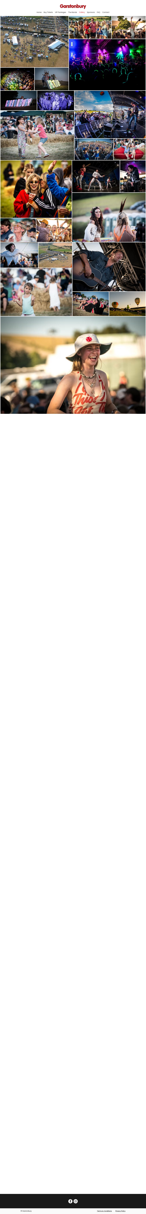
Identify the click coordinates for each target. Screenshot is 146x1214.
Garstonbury (73, 6)
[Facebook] (70, 1201)
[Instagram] (76, 1201)
